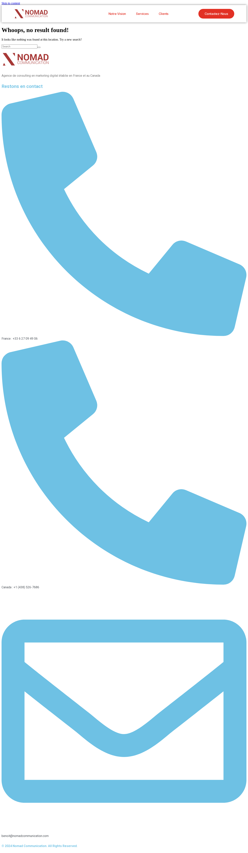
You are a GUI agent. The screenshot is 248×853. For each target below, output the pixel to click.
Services (142, 14)
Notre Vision (117, 14)
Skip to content (11, 3)
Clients (164, 14)
